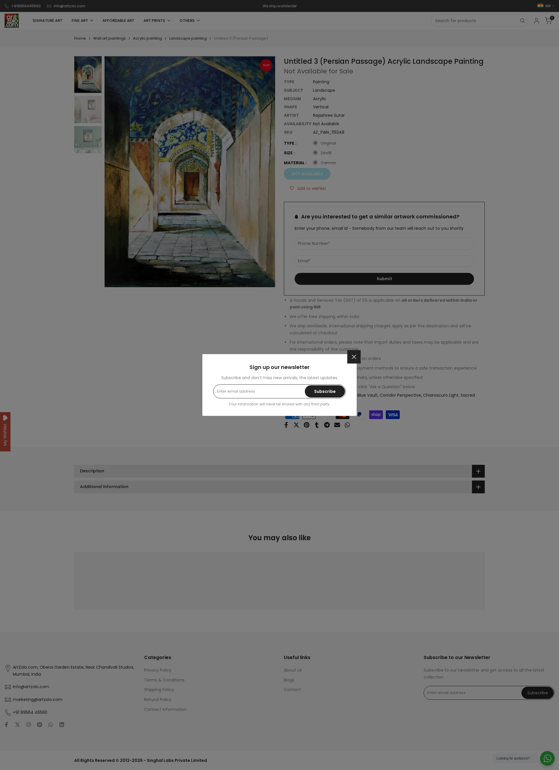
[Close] (354, 356)
